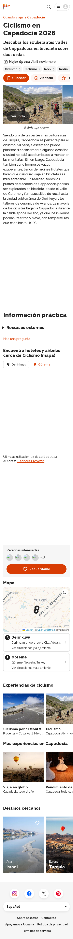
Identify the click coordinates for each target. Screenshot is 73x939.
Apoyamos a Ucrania (19, 924)
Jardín (63, 69)
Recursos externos (25, 327)
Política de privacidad (52, 924)
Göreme (44, 364)
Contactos (48, 918)
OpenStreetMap (46, 629)
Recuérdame (39, 569)
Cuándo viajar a (24, 17)
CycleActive (41, 128)
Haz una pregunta (16, 339)
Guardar (19, 78)
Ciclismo (11, 69)
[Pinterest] (58, 893)
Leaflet (29, 629)
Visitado (46, 78)
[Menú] (62, 7)
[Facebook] (29, 893)
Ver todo (18, 116)
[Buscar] (48, 7)
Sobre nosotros (27, 918)
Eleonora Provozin (30, 461)
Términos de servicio (36, 931)
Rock (47, 69)
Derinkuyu (19, 364)
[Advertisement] (36, 267)
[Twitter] (44, 893)
